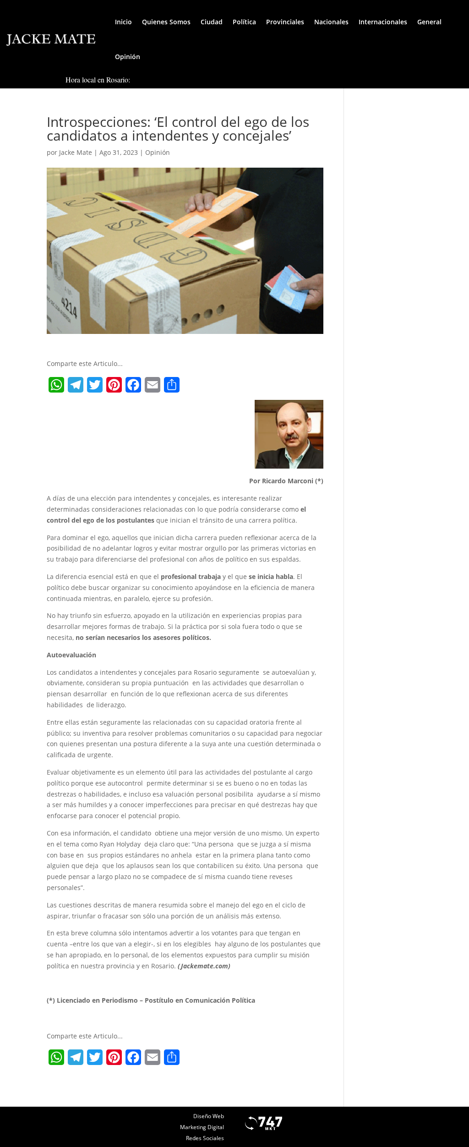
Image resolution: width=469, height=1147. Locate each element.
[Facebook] (133, 385)
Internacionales (383, 21)
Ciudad (212, 21)
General (429, 21)
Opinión (127, 56)
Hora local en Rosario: (97, 79)
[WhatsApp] (56, 385)
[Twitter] (94, 385)
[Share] (171, 385)
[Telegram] (75, 385)
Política (244, 21)
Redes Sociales (205, 1138)
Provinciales (285, 21)
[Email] (152, 385)
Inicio (123, 21)
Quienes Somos (166, 21)
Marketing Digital (202, 1127)
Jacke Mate (75, 152)
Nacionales (331, 21)
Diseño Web (208, 1116)
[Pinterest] (114, 385)
